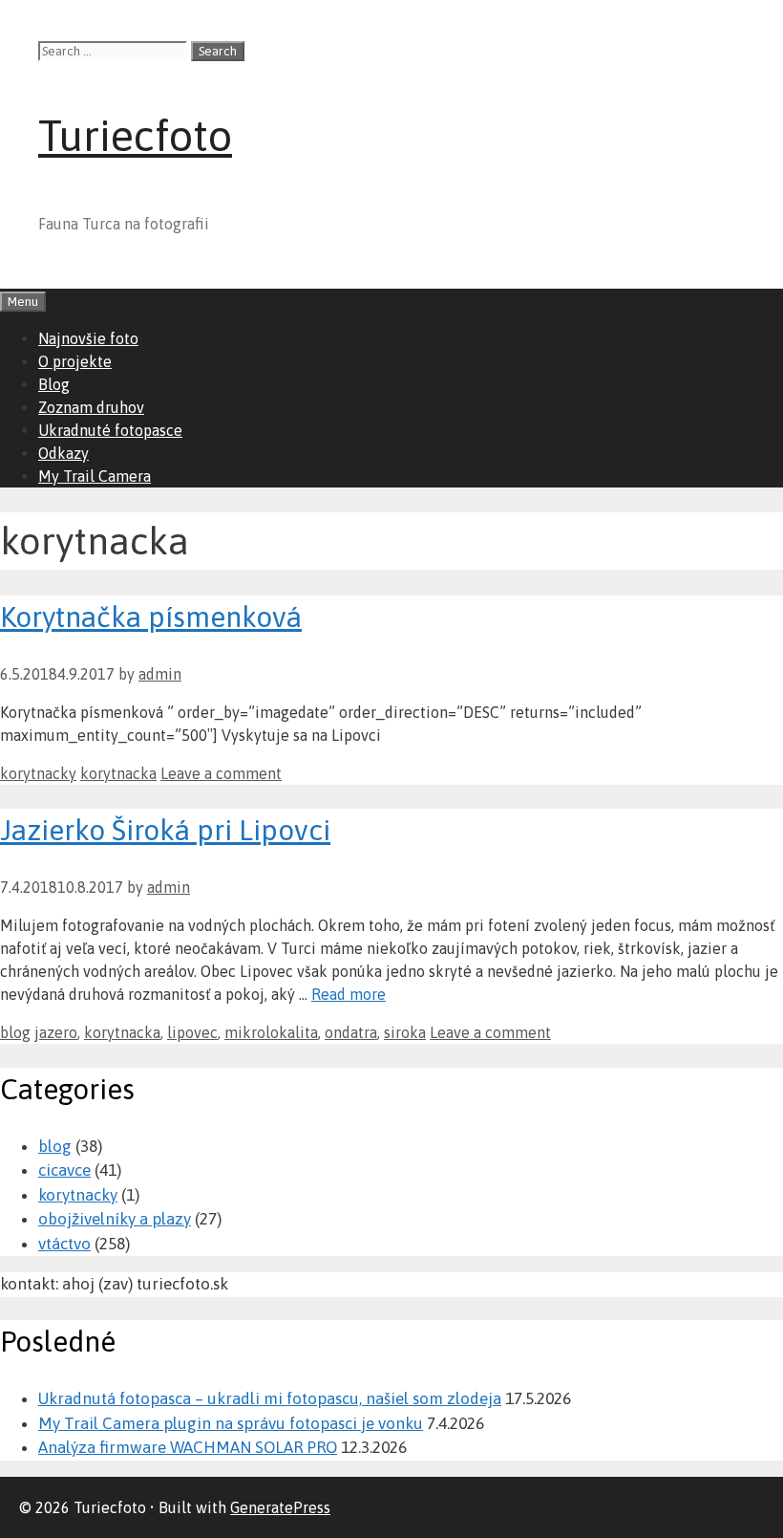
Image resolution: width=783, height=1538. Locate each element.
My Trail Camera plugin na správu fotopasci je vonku (230, 1423)
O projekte (75, 361)
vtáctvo (64, 1243)
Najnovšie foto (88, 338)
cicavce (64, 1170)
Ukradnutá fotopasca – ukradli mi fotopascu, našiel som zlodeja (269, 1398)
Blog (54, 384)
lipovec (192, 1032)
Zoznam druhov (91, 407)
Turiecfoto (135, 136)
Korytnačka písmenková (151, 616)
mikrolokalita (271, 1032)
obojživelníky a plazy (114, 1218)
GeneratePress (280, 1507)
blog (15, 1032)
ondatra (351, 1032)
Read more (348, 994)
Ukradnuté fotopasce (110, 430)
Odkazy (63, 453)
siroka (405, 1032)
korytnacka (118, 773)
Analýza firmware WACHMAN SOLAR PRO (187, 1447)
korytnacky (38, 773)
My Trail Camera (94, 476)
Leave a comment (221, 773)
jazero (55, 1032)
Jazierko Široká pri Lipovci (165, 829)
